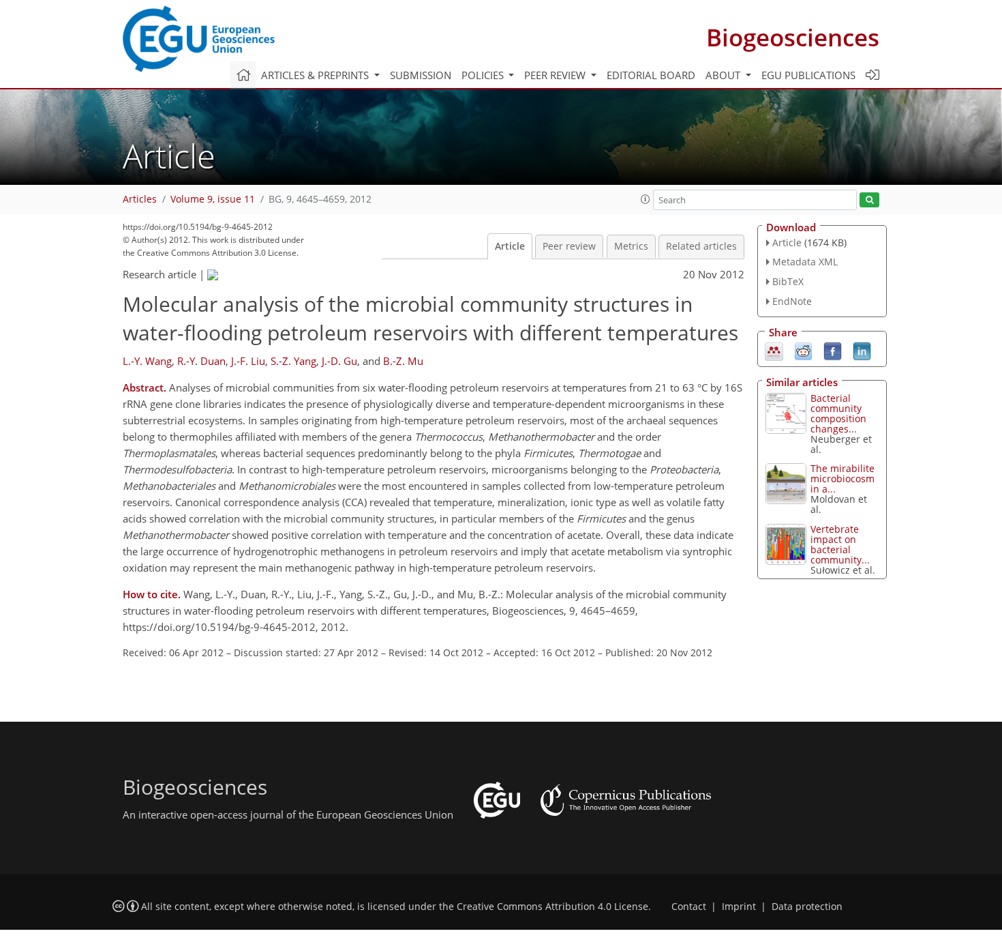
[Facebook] (832, 350)
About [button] (724, 75)
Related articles (701, 246)
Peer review (569, 246)
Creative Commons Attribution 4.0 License (552, 906)
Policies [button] (483, 75)
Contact (688, 906)
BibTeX (788, 281)
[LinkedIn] (862, 350)
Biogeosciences (792, 37)
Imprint (739, 906)
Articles (140, 199)
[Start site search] (869, 200)
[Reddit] (803, 350)
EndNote (792, 301)
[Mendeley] (774, 350)
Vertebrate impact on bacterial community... (840, 544)
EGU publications (808, 75)
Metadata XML (805, 261)
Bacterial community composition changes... (838, 413)
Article (510, 246)
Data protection (807, 906)
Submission (420, 75)
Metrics (631, 246)
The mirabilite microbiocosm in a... (842, 478)
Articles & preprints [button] (316, 75)
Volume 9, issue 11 (212, 199)
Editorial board (651, 75)
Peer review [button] (556, 75)
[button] (645, 199)
